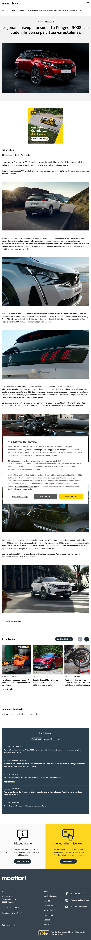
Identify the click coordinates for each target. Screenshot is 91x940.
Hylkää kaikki (45, 497)
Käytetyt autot (49, 905)
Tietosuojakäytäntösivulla (26, 486)
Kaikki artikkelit (62, 639)
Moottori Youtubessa (78, 906)
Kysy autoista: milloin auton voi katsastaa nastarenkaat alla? (25, 806)
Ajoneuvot (49, 21)
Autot (46, 891)
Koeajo (45, 677)
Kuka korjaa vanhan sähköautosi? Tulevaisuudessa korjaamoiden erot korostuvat (32, 777)
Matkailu (47, 924)
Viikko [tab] (46, 738)
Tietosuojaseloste (9, 925)
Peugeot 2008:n (79, 238)
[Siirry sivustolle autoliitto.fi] (43, 933)
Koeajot (47, 900)
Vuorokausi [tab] (36, 738)
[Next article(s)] (86, 639)
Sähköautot (48, 915)
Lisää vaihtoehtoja (20, 497)
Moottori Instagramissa (79, 900)
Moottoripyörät (50, 910)
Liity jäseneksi (67, 861)
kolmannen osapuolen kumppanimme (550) (45, 450)
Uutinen (12, 10)
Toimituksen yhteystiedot (12, 913)
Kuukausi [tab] (55, 738)
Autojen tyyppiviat (51, 896)
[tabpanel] (45, 776)
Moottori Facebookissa (79, 893)
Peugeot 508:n (65, 238)
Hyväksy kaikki (71, 497)
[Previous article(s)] (80, 639)
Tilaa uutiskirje (21, 861)
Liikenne (47, 919)
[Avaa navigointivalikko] (88, 3)
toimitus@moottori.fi (10, 907)
